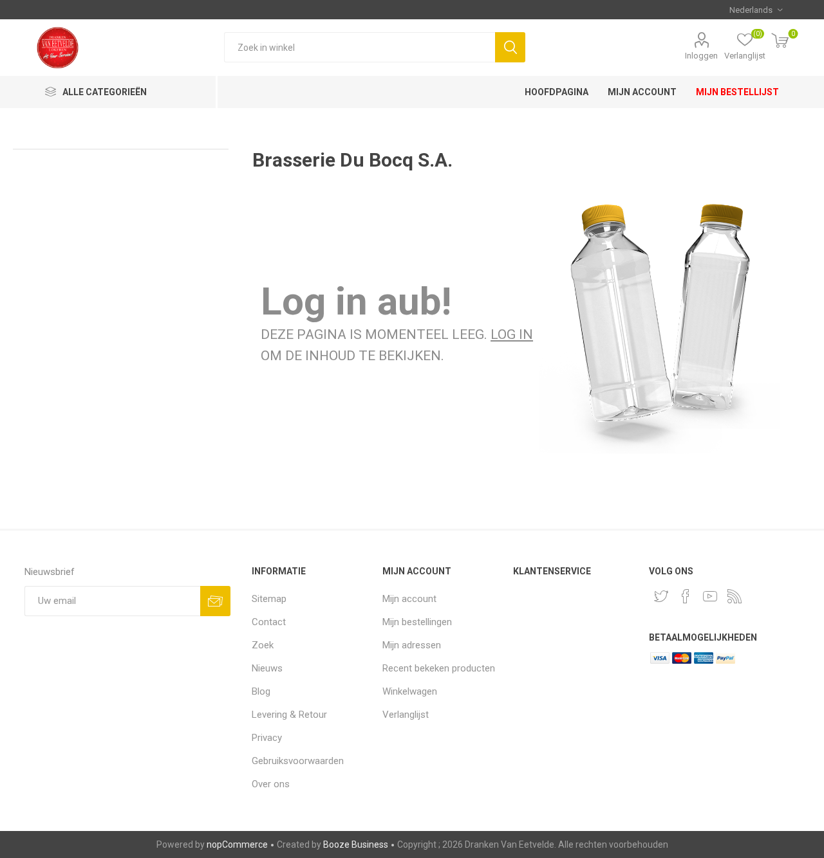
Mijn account (409, 599)
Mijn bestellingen (417, 622)
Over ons (271, 784)
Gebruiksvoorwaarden (298, 761)
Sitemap (269, 599)
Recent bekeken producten (438, 668)
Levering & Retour (289, 714)
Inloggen (701, 55)
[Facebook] (685, 596)
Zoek (510, 47)
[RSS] (734, 596)
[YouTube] (710, 596)
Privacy (267, 738)
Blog (261, 691)
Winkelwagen (409, 691)
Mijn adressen (411, 645)
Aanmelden (215, 601)
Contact (269, 622)
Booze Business (355, 844)
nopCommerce (237, 844)
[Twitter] (661, 596)
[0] (780, 41)
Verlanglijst (405, 714)
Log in (512, 334)
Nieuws (267, 668)
